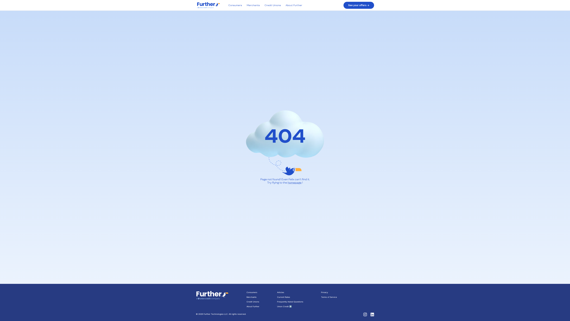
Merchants (253, 5)
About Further (294, 5)
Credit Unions (273, 5)
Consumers (235, 5)
